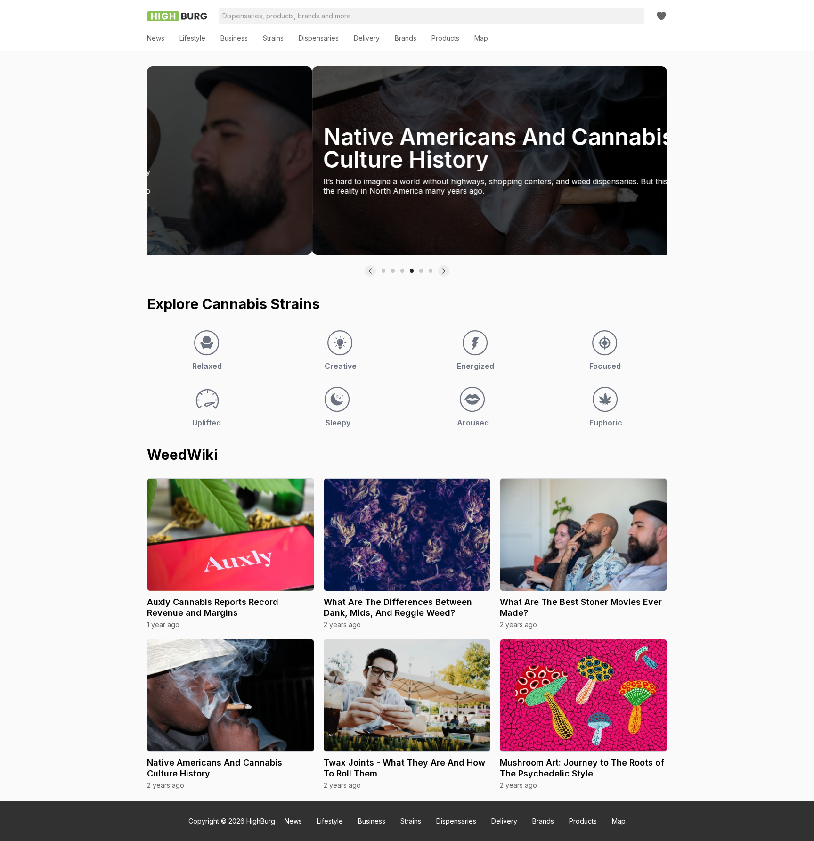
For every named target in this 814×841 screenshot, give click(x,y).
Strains (410, 821)
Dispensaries (456, 821)
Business (371, 821)
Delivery (504, 821)
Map (619, 821)
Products (583, 821)
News (293, 821)
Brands (543, 821)
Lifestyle (330, 821)
